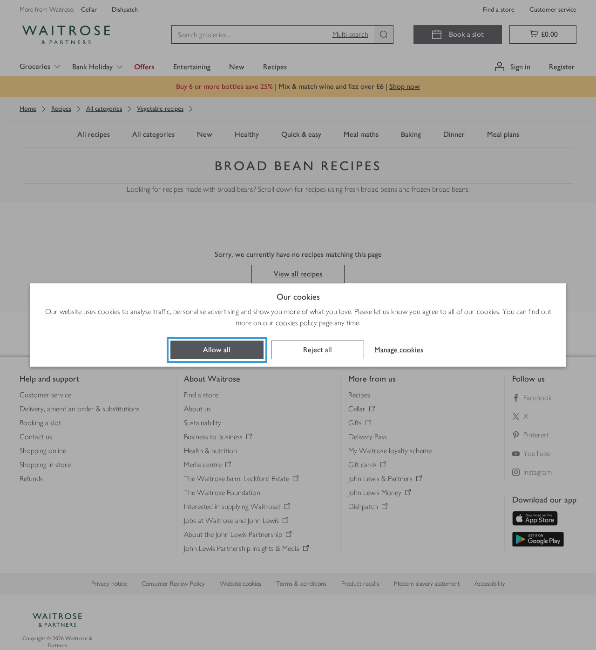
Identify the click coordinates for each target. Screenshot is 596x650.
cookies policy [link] (296, 322)
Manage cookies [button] (398, 349)
